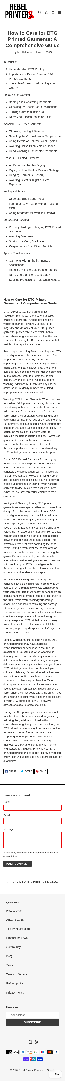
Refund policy (15, 983)
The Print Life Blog (18, 928)
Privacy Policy (15, 992)
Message (8, 829)
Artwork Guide (15, 919)
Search (10, 965)
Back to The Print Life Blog (35, 881)
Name (6, 801)
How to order (14, 910)
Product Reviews (17, 938)
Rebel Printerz (26, 1070)
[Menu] (59, 12)
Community (13, 947)
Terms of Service (16, 974)
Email (6, 815)
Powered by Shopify (44, 1070)
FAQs (9, 956)
